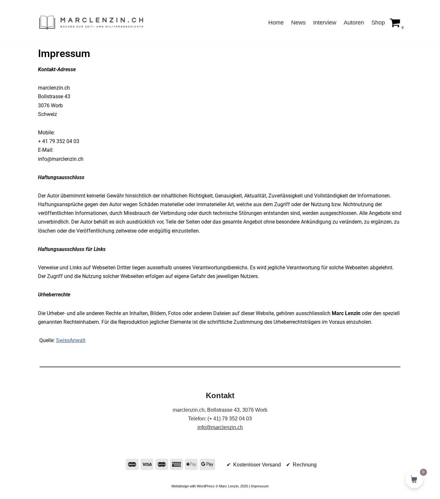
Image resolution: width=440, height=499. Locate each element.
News (298, 22)
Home (276, 22)
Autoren (354, 22)
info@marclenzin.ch (220, 427)
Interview (324, 22)
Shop (378, 22)
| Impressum (258, 486)
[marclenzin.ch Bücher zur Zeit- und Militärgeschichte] (91, 22)
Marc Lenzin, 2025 (233, 486)
